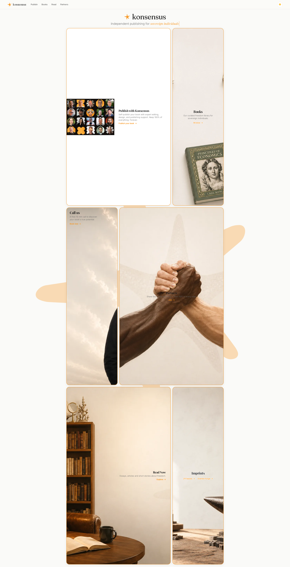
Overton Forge (205, 478)
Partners (64, 4)
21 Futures (189, 478)
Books (44, 4)
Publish (34, 4)
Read (53, 4)
